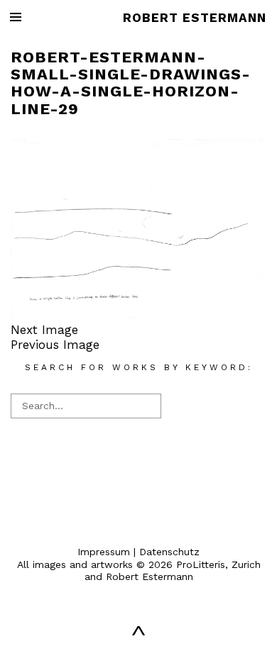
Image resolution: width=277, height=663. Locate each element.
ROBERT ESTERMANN (194, 18)
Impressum (103, 551)
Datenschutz (169, 551)
